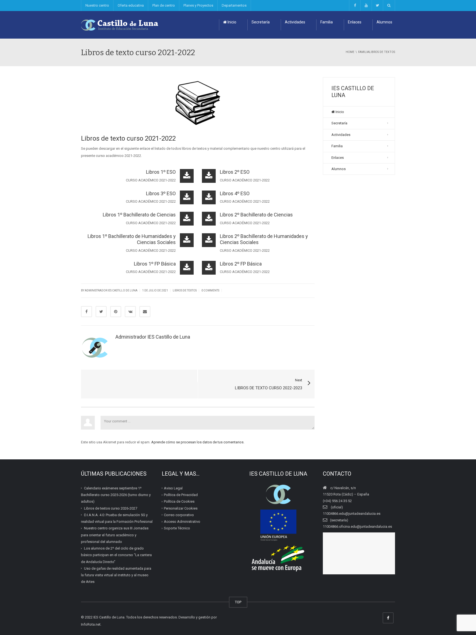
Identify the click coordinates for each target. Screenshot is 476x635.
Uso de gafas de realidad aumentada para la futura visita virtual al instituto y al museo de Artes (116, 575)
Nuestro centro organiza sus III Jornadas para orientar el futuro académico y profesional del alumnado (114, 535)
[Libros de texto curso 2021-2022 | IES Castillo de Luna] (120, 25)
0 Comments (210, 290)
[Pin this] (115, 311)
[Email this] (144, 311)
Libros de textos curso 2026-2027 (110, 508)
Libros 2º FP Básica (241, 264)
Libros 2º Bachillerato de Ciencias (256, 215)
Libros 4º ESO (235, 193)
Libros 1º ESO (161, 172)
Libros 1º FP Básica (155, 264)
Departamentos (234, 5)
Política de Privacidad (181, 495)
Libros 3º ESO (161, 193)
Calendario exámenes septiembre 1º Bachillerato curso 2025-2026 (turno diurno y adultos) (116, 495)
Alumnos (384, 22)
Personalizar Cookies (181, 508)
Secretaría (260, 22)
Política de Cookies (179, 501)
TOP (238, 602)
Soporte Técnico (177, 528)
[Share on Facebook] (86, 311)
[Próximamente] (366, 5)
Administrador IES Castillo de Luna (111, 290)
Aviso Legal (173, 488)
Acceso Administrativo (182, 521)
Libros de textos (185, 290)
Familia (326, 22)
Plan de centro (163, 5)
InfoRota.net (91, 624)
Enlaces (354, 22)
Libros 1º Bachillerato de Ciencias (139, 215)
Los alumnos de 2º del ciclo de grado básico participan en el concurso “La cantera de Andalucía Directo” (116, 555)
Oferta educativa (131, 5)
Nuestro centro (97, 5)
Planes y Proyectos (198, 5)
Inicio (231, 22)
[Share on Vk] (130, 311)
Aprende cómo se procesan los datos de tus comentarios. (197, 442)
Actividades (295, 22)
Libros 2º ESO (235, 172)
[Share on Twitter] (101, 311)
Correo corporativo (179, 515)
